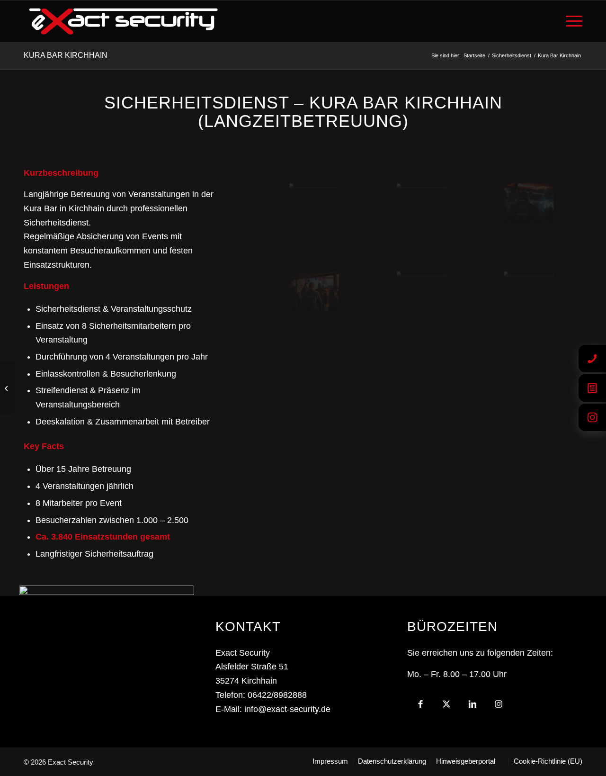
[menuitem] (571, 21)
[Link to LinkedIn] (472, 707)
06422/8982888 (277, 695)
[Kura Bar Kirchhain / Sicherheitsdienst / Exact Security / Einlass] (421, 291)
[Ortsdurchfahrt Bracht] (7, 388)
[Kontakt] (592, 358)
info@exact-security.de (287, 709)
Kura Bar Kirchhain (65, 55)
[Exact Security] (123, 21)
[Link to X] (446, 707)
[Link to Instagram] (498, 707)
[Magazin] (592, 388)
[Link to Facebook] (420, 707)
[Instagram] (592, 417)
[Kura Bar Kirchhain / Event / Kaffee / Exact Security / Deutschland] (421, 203)
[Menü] (571, 21)
